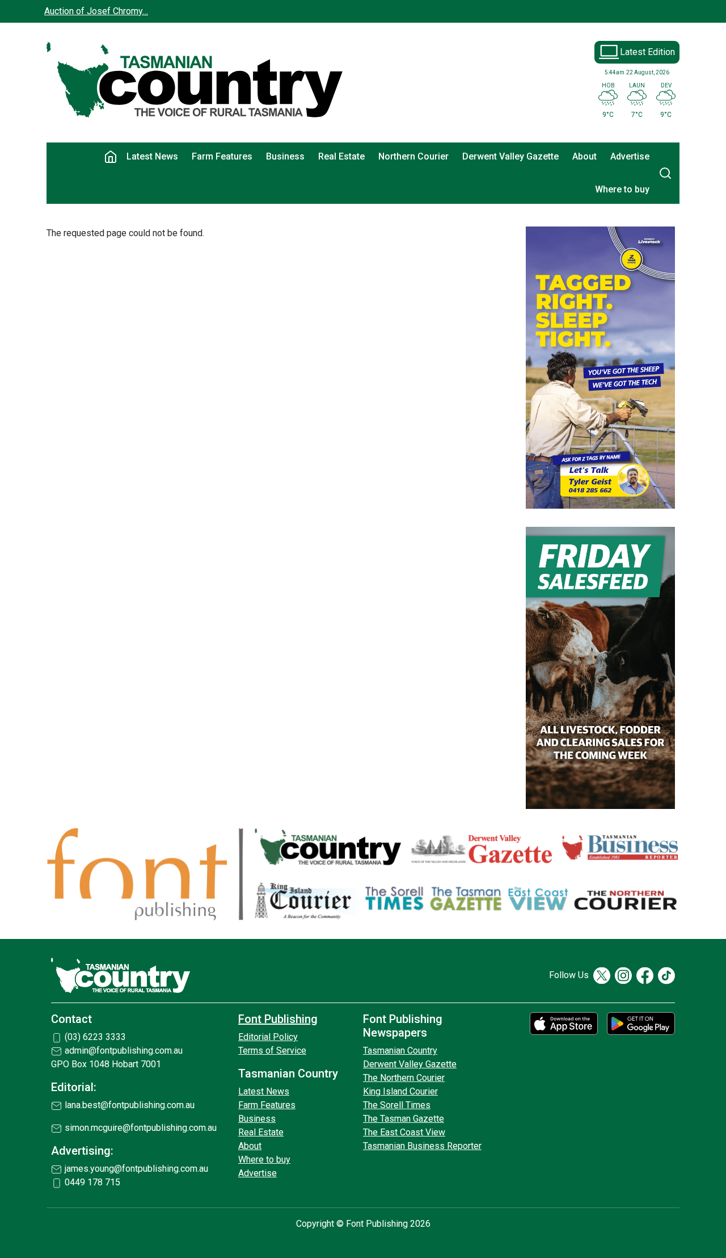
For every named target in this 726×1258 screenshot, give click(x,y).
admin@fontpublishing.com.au (124, 1050)
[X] (601, 975)
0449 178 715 (92, 1182)
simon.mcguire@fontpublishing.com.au (141, 1127)
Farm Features (222, 156)
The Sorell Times (396, 1105)
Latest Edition (647, 52)
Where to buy (622, 189)
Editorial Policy (268, 1036)
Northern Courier (413, 156)
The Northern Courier (404, 1077)
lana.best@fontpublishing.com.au (130, 1105)
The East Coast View (404, 1132)
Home (110, 156)
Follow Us (569, 975)
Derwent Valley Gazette (510, 156)
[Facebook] (644, 975)
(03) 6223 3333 (95, 1036)
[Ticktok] (666, 975)
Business (285, 156)
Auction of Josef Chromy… (96, 11)
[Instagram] (623, 975)
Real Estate (341, 156)
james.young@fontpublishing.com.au (136, 1168)
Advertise (629, 156)
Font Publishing (278, 1019)
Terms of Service (272, 1050)
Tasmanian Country (400, 1050)
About (584, 156)
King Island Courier (400, 1091)
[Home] (195, 80)
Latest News (152, 156)
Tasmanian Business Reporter (422, 1145)
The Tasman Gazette (403, 1118)
